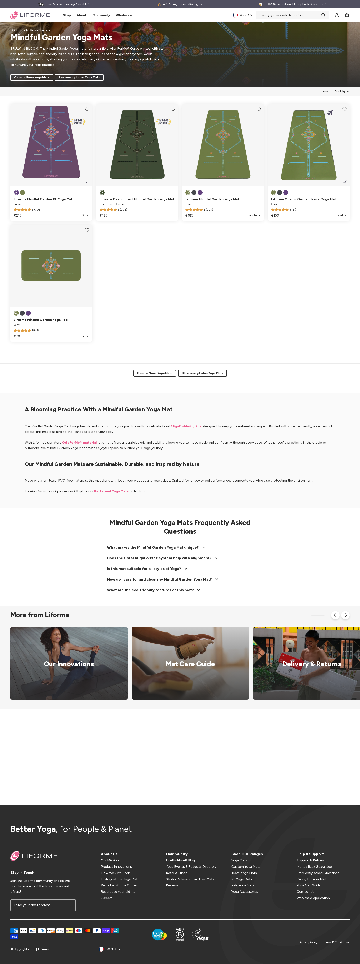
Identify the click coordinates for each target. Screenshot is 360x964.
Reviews (172, 885)
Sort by (340, 91)
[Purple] (16, 192)
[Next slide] (345, 615)
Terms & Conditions (336, 942)
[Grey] (193, 192)
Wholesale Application (313, 898)
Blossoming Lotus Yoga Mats (79, 77)
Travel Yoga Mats (244, 873)
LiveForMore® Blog (180, 860)
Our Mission (110, 860)
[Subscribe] (70, 905)
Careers (106, 898)
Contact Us (305, 892)
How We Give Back (115, 873)
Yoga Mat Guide (309, 885)
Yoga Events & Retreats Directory (191, 867)
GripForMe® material (79, 442)
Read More (187, 663)
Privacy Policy (308, 942)
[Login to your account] (337, 15)
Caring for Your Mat (311, 879)
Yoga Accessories (244, 892)
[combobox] (292, 15)
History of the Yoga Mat (119, 879)
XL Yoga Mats (241, 879)
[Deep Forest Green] (102, 192)
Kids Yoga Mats (242, 885)
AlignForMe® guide (185, 426)
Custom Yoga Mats (245, 867)
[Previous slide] (335, 615)
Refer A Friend (177, 873)
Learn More (66, 663)
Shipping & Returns (311, 860)
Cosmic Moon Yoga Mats (31, 77)
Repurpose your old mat (119, 892)
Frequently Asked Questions (318, 873)
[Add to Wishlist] (87, 109)
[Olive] (22, 192)
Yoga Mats (239, 860)
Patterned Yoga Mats (111, 491)
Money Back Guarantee (314, 867)
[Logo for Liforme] (30, 15)
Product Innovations (116, 867)
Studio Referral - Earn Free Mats (190, 879)
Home (13, 30)
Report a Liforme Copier (119, 885)
